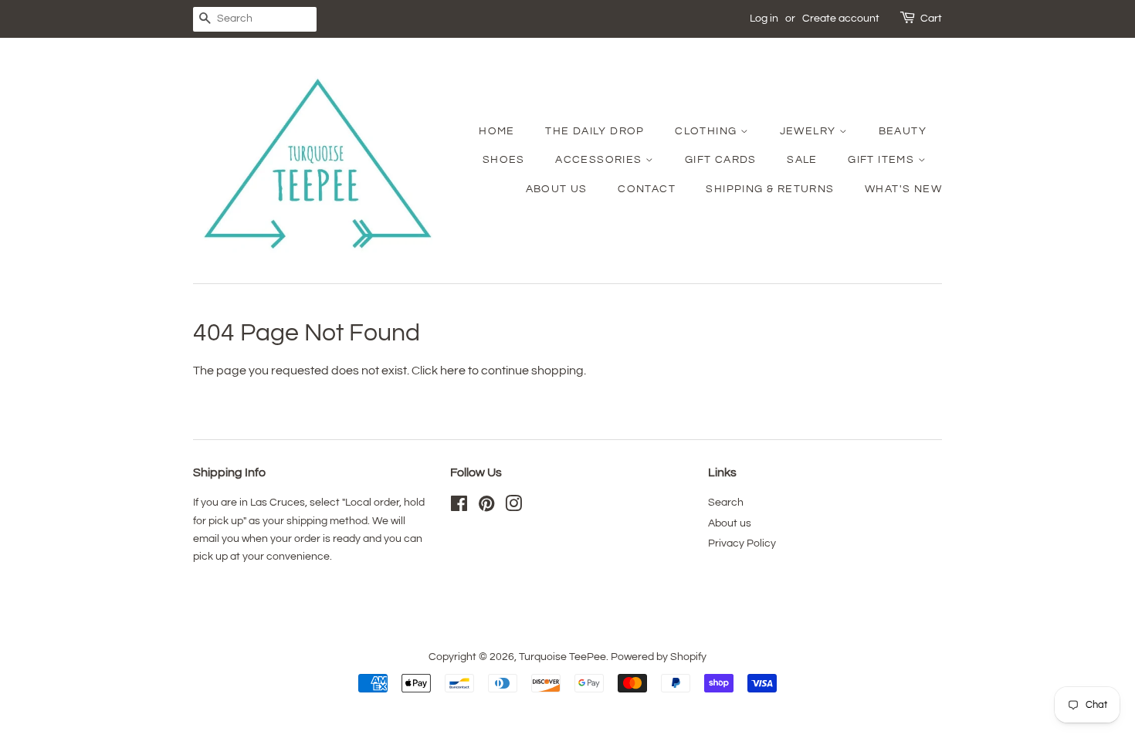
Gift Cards (721, 159)
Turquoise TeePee (562, 657)
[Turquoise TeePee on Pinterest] (486, 507)
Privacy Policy (742, 543)
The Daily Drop (595, 131)
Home (497, 131)
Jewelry (809, 131)
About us (729, 523)
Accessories (600, 159)
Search (726, 502)
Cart (931, 18)
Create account (840, 18)
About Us (557, 189)
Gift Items (882, 159)
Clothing (707, 131)
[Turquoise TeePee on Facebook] (459, 507)
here (453, 370)
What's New (903, 189)
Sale (802, 159)
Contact (647, 189)
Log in (764, 18)
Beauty (903, 131)
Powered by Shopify (658, 657)
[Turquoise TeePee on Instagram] (513, 507)
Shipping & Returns (770, 189)
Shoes (504, 159)
